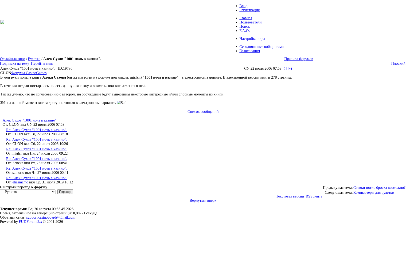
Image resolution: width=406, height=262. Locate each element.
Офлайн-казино (12, 59)
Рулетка (34, 59)
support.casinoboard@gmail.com (50, 217)
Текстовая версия (290, 196)
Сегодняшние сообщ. (256, 47)
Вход (243, 6)
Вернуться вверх (203, 200)
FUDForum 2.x (30, 222)
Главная (245, 18)
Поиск (244, 26)
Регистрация (249, 10)
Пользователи (250, 22)
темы (280, 47)
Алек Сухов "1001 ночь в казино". (30, 120)
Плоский (398, 63)
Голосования (249, 51)
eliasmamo (20, 182)
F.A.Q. (244, 31)
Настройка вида (252, 39)
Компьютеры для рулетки (373, 192)
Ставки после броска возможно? (379, 188)
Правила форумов (298, 59)
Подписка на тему (14, 63)
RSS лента (314, 196)
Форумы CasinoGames (29, 73)
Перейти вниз (42, 63)
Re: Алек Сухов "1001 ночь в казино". (36, 130)
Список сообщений (203, 112)
